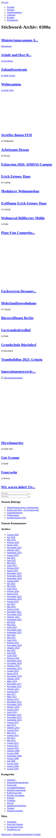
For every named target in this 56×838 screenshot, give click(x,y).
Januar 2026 (12, 545)
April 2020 (12, 655)
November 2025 (14, 547)
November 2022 (14, 614)
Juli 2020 (11, 650)
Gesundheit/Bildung (16, 787)
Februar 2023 (13, 609)
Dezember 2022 (14, 612)
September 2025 (14, 552)
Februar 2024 (13, 591)
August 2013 (13, 735)
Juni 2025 (11, 560)
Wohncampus (13, 515)
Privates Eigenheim (15, 795)
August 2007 (13, 763)
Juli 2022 (11, 622)
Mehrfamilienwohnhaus (18, 303)
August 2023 (13, 601)
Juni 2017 (11, 694)
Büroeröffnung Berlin (17, 318)
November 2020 (14, 645)
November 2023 (14, 596)
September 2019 (14, 668)
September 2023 (14, 599)
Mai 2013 (11, 740)
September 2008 (14, 756)
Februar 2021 (13, 642)
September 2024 (14, 578)
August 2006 (13, 766)
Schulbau (11, 800)
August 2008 (13, 758)
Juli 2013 (11, 738)
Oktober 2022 (13, 617)
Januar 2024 (12, 594)
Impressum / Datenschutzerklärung (17, 834)
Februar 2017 (13, 699)
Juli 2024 (11, 583)
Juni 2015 (11, 725)
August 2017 (13, 691)
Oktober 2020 (13, 648)
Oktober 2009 (13, 751)
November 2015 (14, 717)
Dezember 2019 (14, 660)
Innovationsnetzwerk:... (18, 371)
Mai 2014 (11, 733)
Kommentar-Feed (15, 827)
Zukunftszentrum (14, 512)
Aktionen (11, 15)
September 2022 (14, 619)
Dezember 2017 (14, 684)
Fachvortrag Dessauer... (18, 291)
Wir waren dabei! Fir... (18, 487)
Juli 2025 (11, 558)
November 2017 (14, 686)
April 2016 (12, 712)
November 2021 (14, 630)
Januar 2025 (12, 570)
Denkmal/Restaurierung (17, 782)
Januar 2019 (12, 673)
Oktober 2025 (13, 550)
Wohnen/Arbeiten (15, 811)
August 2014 (13, 730)
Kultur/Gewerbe (14, 793)
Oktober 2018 (13, 678)
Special (10, 803)
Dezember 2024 (14, 573)
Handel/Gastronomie (16, 790)
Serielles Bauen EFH (16, 135)
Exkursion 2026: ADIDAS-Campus (26, 164)
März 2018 (12, 681)
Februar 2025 (13, 568)
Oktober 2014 (13, 727)
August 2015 (13, 722)
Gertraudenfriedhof (16, 330)
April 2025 (12, 565)
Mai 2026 (11, 540)
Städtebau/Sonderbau (16, 805)
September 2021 (14, 632)
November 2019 (14, 663)
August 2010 (13, 748)
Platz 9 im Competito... (18, 233)
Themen (10, 10)
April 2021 (12, 640)
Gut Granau (10, 457)
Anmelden (11, 822)
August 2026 (13, 534)
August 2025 (13, 555)
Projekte (10, 7)
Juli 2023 (11, 604)
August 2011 (13, 745)
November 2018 (14, 676)
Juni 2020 (11, 653)
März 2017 (12, 696)
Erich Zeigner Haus (15, 176)
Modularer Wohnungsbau (20, 191)
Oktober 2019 (13, 666)
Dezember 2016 (14, 702)
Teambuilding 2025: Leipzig (21, 359)
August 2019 (13, 671)
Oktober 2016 (13, 707)
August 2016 (13, 709)
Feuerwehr (9, 472)
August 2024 (13, 581)
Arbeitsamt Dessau (15, 150)
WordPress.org (13, 829)
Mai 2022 (11, 624)
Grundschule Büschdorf (18, 345)
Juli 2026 (11, 537)
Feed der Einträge (15, 824)
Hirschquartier (12, 443)
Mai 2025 (11, 563)
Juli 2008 (11, 761)
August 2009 (13, 753)
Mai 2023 (11, 606)
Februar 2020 (13, 658)
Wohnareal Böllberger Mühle (23, 218)
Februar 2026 (13, 542)
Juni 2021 (11, 635)
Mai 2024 (11, 586)
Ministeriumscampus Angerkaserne (23, 507)
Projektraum (12, 20)
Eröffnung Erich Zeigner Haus (24, 203)
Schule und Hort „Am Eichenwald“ (23, 510)
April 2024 (12, 588)
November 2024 (14, 576)
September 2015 (14, 720)
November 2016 (14, 704)
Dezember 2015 (14, 715)
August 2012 (13, 743)
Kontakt (10, 17)
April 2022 (12, 627)
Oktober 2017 (13, 689)
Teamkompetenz (14, 12)
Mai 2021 (11, 637)
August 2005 (13, 769)
